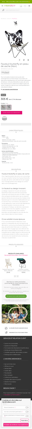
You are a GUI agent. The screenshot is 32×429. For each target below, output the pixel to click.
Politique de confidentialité (12, 354)
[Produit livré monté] (4, 118)
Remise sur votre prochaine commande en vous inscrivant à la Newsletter (16, 283)
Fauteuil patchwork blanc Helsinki (8, 270)
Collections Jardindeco (11, 377)
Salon (9, 18)
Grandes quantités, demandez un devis (15, 352)
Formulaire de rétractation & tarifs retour (16, 348)
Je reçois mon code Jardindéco (16, 296)
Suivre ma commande (11, 343)
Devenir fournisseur (10, 381)
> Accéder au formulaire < (12, 395)
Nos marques (8, 375)
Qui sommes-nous (9, 364)
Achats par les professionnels (13, 350)
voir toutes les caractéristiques (10, 89)
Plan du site (7, 384)
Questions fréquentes (10, 345)
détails (5, 404)
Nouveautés (7, 373)
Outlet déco (8, 370)
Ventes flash (8, 368)
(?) (15, 407)
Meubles (3, 18)
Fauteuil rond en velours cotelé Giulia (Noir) (23, 271)
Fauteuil (14, 18)
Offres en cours (9, 366)
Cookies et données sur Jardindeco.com (12, 401)
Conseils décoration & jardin (12, 379)
